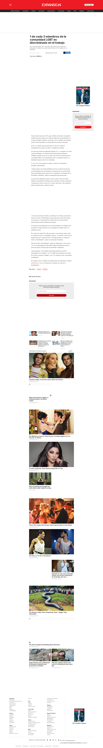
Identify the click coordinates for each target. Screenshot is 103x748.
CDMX (10, 718)
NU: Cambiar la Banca (83, 105)
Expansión (12, 698)
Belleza (11, 732)
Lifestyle (49, 721)
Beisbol (49, 715)
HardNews (45, 269)
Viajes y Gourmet (13, 733)
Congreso (11, 717)
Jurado (49, 734)
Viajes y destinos (51, 729)
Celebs (30, 705)
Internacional (51, 11)
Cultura (30, 698)
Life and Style (91, 11)
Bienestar (49, 732)
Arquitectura (31, 725)
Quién (10, 725)
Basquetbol (50, 718)
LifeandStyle (12, 710)
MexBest (49, 725)
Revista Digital (89, 5)
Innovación (50, 699)
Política (34, 11)
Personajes (50, 730)
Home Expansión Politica (15, 701)
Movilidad (30, 734)
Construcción (31, 721)
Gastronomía (50, 726)
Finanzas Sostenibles (52, 698)
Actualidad (49, 706)
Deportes (30, 713)
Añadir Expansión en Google (52, 52)
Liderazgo (49, 707)
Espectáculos (12, 726)
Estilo (29, 710)
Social (29, 732)
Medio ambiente (32, 730)
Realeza (11, 728)
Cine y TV (30, 714)
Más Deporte (50, 719)
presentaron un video (36, 263)
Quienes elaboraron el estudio (47, 183)
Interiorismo (31, 726)
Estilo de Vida (50, 733)
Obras (69, 11)
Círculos (11, 729)
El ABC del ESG (51, 701)
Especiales (50, 710)
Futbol (48, 714)
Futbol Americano (51, 717)
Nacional (39, 269)
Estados (11, 720)
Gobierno (11, 714)
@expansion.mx (53, 740)
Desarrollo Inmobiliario (34, 722)
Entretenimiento (32, 711)
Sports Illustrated (51, 713)
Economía (41, 11)
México (11, 716)
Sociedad (11, 722)
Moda (10, 730)
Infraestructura (32, 724)
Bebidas (49, 728)
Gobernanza (31, 733)
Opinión (11, 721)
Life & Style (31, 709)
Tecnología (61, 11)
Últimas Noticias (15, 11)
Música (30, 715)
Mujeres (82, 11)
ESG (75, 11)
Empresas (25, 11)
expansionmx (48, 740)
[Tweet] (64, 53)
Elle (29, 701)
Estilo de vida (31, 706)
